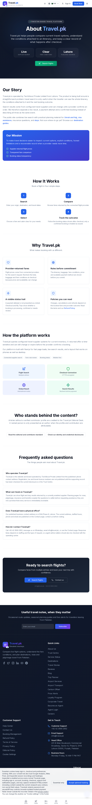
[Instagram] (13, 663)
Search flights (47, 63)
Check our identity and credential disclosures (66, 435)
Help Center (8, 726)
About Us (52, 649)
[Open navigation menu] (87, 3)
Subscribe (63, 626)
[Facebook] (4, 663)
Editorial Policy (9, 750)
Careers (51, 714)
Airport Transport (55, 685)
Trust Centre (53, 653)
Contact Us (7, 730)
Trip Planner (53, 677)
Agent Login (53, 710)
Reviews (51, 669)
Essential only (58, 783)
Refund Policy (69, 308)
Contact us (59, 580)
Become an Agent (55, 706)
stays (37, 120)
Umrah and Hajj (70, 117)
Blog (50, 673)
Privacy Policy (9, 746)
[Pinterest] (26, 663)
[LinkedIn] (17, 663)
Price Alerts (53, 693)
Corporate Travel (55, 701)
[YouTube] (22, 663)
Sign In (68, 4)
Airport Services (55, 681)
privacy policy (43, 792)
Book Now (78, 4)
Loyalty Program (55, 697)
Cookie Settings (9, 754)
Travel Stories (54, 665)
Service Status (54, 657)
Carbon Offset (54, 689)
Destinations (53, 661)
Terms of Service (10, 742)
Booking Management (12, 734)
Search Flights (37, 580)
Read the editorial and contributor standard (26, 435)
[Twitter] (8, 663)
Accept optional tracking (78, 783)
